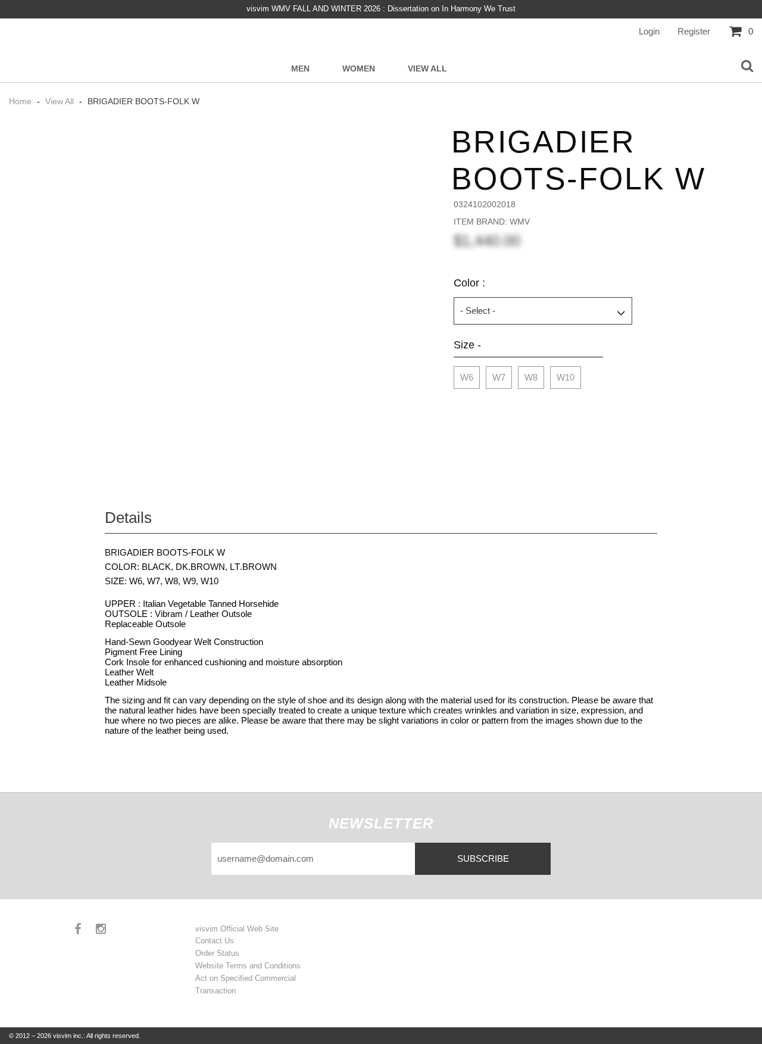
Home (21, 101)
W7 (498, 377)
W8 (531, 377)
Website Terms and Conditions (248, 965)
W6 (466, 377)
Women (358, 68)
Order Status (217, 953)
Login (649, 31)
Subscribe (483, 858)
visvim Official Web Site (237, 928)
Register (693, 31)
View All (427, 68)
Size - (467, 345)
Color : (469, 283)
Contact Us (214, 940)
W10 (565, 377)
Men (300, 68)
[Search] (747, 67)
